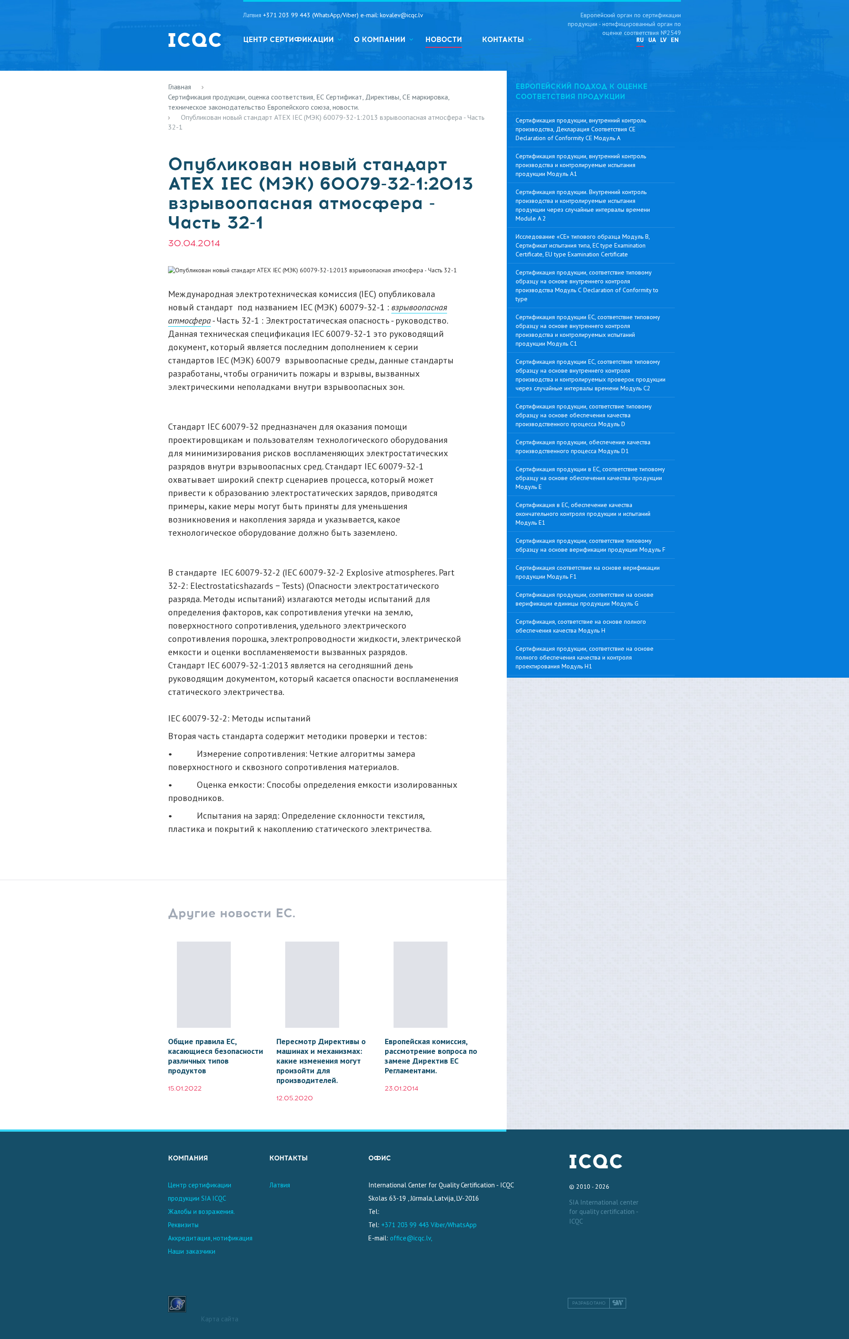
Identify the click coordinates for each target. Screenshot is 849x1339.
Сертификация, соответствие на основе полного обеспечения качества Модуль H (581, 626)
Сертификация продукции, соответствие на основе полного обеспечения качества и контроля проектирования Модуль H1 (585, 657)
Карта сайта (219, 1319)
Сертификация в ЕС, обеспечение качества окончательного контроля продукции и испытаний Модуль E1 (583, 513)
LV (663, 40)
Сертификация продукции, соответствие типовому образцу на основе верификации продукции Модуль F (590, 545)
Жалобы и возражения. (201, 1211)
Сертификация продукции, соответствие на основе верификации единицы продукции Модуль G (585, 599)
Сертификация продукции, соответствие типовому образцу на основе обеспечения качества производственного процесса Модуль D (584, 415)
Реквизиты (183, 1225)
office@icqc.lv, (411, 1238)
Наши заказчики (191, 1251)
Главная (179, 86)
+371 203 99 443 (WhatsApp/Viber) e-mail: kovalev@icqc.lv (343, 15)
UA (652, 40)
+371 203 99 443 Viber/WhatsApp (429, 1225)
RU (640, 40)
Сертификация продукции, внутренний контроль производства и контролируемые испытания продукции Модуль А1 (581, 165)
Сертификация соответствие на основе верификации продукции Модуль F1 (588, 572)
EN (675, 40)
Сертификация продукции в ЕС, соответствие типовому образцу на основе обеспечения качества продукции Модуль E (590, 478)
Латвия (279, 1185)
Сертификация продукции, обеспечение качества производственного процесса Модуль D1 (583, 446)
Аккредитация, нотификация (210, 1238)
